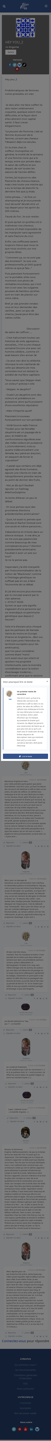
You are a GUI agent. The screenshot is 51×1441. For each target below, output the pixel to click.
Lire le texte (27, 756)
